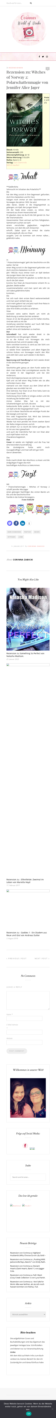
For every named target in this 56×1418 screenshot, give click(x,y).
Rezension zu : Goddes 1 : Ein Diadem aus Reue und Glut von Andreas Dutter (26, 934)
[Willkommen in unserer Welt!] (28, 1117)
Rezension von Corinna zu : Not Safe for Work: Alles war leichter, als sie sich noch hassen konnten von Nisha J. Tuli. (27, 1284)
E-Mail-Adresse (12, 1026)
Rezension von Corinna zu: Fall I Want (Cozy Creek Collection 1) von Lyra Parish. (27, 1276)
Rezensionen (16, 68)
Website (9, 1038)
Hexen (37, 532)
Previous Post (17, 958)
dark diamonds (14, 532)
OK (28, 1414)
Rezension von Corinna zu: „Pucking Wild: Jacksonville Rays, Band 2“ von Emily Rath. (28, 1260)
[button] (9, 523)
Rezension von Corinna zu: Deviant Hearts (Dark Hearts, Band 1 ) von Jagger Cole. (27, 1268)
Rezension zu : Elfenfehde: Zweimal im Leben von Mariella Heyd (25, 881)
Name (9, 1014)
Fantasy (27, 532)
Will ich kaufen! (13, 165)
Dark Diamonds (20, 162)
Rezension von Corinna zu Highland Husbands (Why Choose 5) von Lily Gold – (28, 1254)
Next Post (42, 958)
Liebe (21, 537)
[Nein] (52, 1409)
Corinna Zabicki (36, 546)
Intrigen (12, 537)
